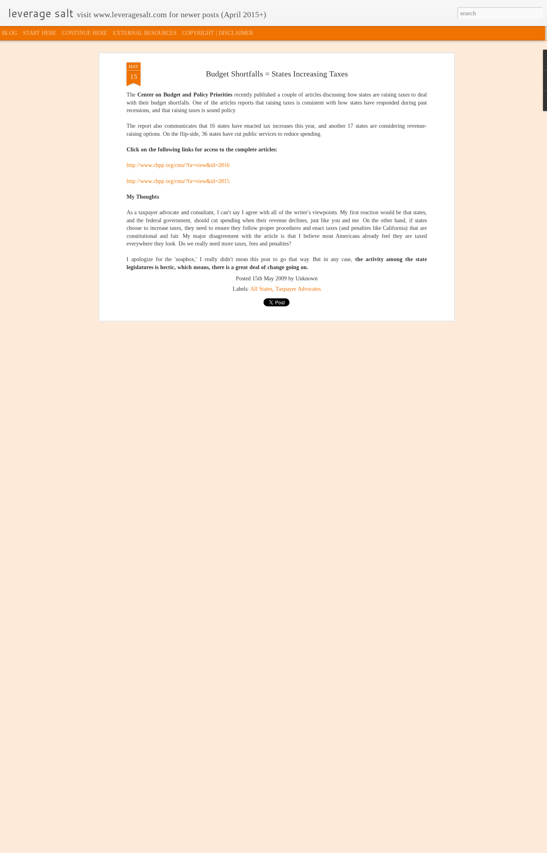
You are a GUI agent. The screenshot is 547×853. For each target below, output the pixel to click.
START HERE (39, 33)
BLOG (9, 33)
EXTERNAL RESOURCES (145, 33)
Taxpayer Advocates (298, 289)
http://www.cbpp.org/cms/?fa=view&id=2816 (178, 165)
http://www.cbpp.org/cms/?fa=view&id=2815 (178, 181)
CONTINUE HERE (84, 33)
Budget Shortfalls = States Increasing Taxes (277, 73)
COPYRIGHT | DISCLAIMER (217, 33)
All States (261, 289)
